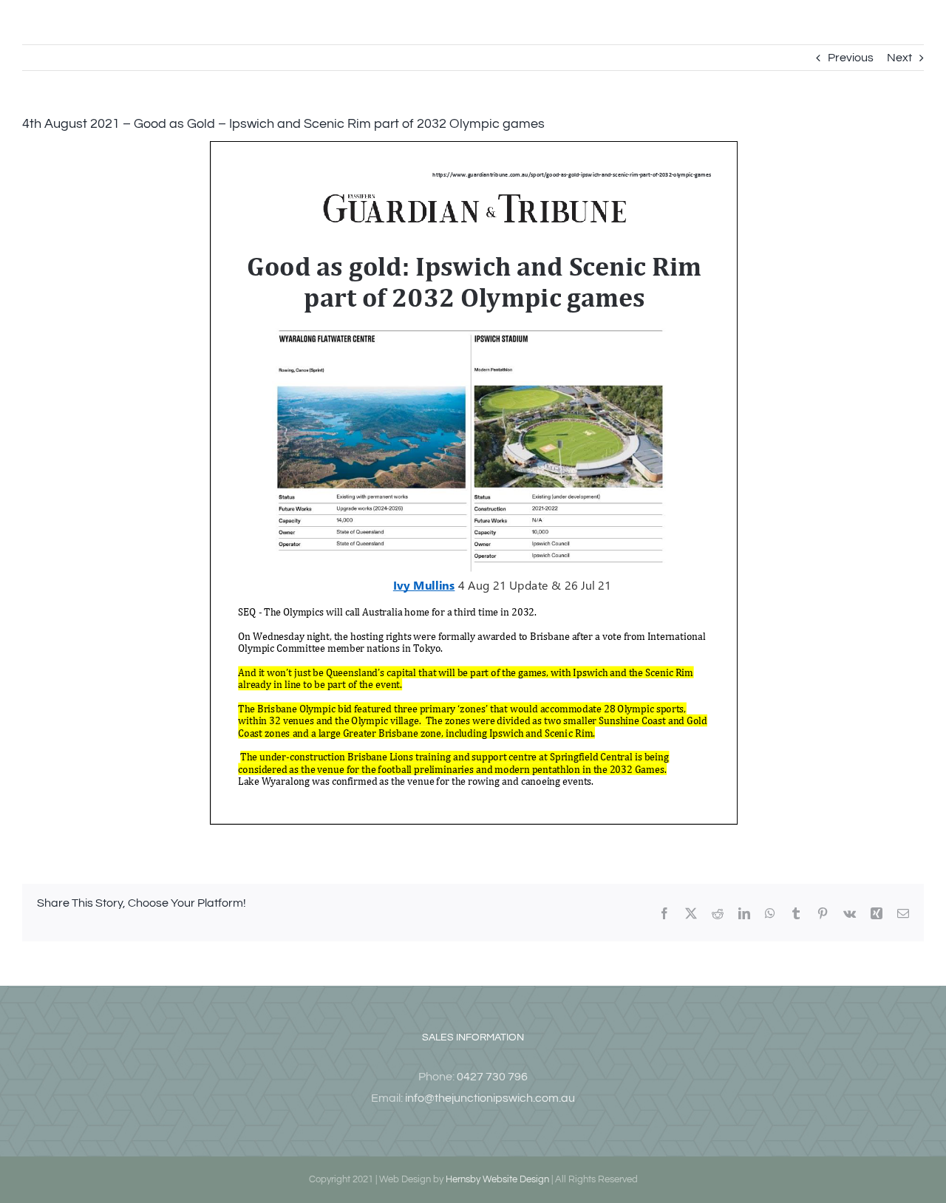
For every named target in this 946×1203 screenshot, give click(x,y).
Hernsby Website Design (497, 1179)
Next (899, 58)
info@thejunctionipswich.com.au (490, 1098)
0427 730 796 (492, 1077)
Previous (851, 58)
